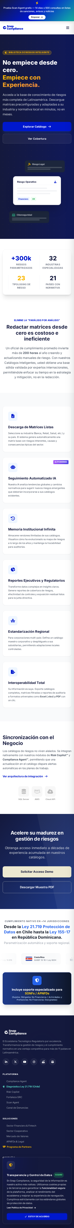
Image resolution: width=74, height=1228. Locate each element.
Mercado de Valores (17, 1136)
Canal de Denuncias (17, 1107)
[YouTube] (24, 1061)
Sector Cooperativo (17, 1131)
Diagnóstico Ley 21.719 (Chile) (23, 1086)
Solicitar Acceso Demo (37, 871)
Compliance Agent (16, 1081)
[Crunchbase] (43, 1061)
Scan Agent (12, 1102)
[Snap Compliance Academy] (52, 1061)
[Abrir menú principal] (67, 28)
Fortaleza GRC (14, 1097)
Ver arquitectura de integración (23, 776)
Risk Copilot (12, 1091)
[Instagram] (34, 1061)
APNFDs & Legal (15, 1141)
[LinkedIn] (6, 1061)
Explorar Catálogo (34, 126)
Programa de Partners (19, 1146)
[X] (15, 1061)
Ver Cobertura (37, 138)
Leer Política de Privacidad (20, 1207)
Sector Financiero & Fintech (21, 1125)
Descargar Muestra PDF (37, 887)
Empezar (35, 17)
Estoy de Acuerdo (38, 1216)
